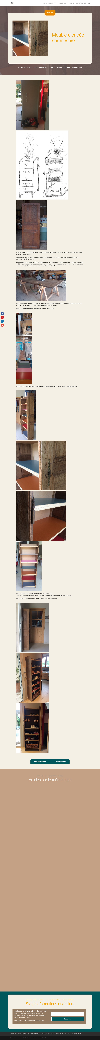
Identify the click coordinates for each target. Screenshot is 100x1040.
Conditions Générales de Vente (18, 1033)
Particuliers (51, 3)
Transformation (63, 67)
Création (52, 67)
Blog (89, 3)
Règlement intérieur (33, 1033)
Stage (30, 67)
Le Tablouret (15, 838)
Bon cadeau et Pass (81, 3)
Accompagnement (40, 67)
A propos (71, 3)
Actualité (22, 67)
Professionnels (62, 3)
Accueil (45, 3)
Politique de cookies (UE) (47, 1033)
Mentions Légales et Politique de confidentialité (68, 1033)
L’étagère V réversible (18, 972)
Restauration (76, 67)
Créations (50, 12)
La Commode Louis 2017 (19, 905)
